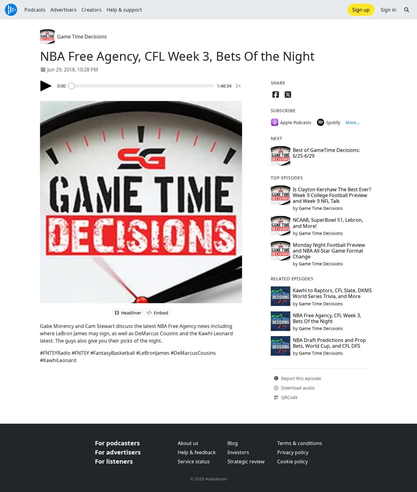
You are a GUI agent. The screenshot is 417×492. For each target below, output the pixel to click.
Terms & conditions (299, 443)
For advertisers (118, 452)
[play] (46, 86)
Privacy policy (292, 452)
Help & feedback (197, 452)
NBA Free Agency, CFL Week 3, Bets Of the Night (327, 318)
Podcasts (34, 9)
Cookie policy (292, 461)
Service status (194, 461)
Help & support (124, 9)
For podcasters (117, 443)
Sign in (388, 9)
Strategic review (246, 461)
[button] (406, 10)
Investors (238, 452)
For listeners (114, 461)
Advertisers (63, 9)
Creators (92, 9)
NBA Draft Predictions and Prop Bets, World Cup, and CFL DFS (329, 343)
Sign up (361, 9)
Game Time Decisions (82, 36)
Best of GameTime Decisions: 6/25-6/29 (326, 153)
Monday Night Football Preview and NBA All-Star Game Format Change (329, 251)
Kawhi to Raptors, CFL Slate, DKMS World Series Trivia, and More (332, 293)
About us (188, 443)
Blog (232, 443)
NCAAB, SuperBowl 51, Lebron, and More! (328, 223)
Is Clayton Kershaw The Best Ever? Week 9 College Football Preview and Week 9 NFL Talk (332, 195)
